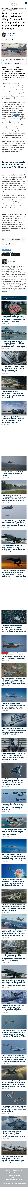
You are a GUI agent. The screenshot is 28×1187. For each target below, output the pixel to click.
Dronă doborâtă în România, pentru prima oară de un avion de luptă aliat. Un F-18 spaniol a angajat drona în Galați (13, 806)
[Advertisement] (14, 440)
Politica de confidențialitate (14, 1170)
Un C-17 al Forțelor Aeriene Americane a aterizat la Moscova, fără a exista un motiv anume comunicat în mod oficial (12, 419)
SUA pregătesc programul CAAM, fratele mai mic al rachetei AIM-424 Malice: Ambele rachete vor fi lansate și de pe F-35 (13, 369)
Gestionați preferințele (14, 1175)
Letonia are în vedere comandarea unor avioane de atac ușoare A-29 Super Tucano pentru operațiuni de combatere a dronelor (13, 907)
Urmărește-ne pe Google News (15, 63)
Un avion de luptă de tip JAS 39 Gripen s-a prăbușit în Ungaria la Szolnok (12, 473)
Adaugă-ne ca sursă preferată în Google (15, 59)
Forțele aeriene (14, 8)
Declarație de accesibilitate (14, 1179)
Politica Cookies (14, 1173)
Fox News (16, 114)
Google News (7, 249)
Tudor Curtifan (12, 33)
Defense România (5, 8)
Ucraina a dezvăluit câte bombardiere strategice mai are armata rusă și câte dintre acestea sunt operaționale (13, 394)
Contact (14, 1177)
